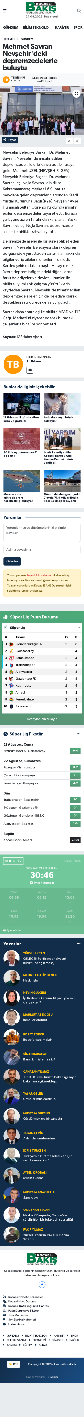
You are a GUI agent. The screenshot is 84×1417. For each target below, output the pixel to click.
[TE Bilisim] (13, 364)
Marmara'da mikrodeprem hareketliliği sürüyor (18, 498)
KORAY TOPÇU (33, 1034)
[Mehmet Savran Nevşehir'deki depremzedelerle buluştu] (42, 110)
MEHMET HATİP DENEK (40, 975)
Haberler (9, 39)
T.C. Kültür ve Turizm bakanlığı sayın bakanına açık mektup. (49, 1079)
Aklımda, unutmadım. (39, 1138)
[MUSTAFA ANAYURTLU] (11, 1195)
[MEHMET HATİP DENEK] (11, 978)
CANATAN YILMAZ (36, 1071)
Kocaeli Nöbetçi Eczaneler (25, 1297)
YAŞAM (12, 1344)
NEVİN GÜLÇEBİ (34, 992)
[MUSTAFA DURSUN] (11, 1116)
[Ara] (79, 11)
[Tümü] (79, 944)
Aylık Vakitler (14, 930)
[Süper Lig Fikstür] (79, 734)
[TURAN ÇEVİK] (11, 1136)
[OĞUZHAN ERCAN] (11, 1215)
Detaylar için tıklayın (42, 719)
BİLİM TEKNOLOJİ (36, 28)
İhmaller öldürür (35, 1020)
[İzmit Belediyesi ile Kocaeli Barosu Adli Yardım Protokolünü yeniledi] (62, 439)
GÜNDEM (10, 28)
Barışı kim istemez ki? (39, 1059)
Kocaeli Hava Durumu (22, 1301)
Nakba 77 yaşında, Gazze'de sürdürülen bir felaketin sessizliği (48, 1217)
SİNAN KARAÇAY (35, 1054)
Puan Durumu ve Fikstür (23, 1310)
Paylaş (12, 139)
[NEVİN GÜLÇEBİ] (11, 997)
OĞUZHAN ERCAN (36, 1209)
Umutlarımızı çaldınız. (39, 1099)
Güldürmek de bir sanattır (42, 1118)
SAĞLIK (74, 1340)
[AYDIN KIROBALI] (11, 1175)
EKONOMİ (39, 1340)
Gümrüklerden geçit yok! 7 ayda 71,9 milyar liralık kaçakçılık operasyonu (62, 498)
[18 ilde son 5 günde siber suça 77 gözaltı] (21, 404)
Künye (43, 1344)
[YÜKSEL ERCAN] (11, 958)
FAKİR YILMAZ (33, 1229)
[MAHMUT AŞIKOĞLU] (11, 1017)
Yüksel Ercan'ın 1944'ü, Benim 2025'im (46, 1237)
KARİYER (62, 28)
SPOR (78, 28)
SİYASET (57, 1340)
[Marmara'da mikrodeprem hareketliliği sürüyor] (21, 480)
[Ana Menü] (5, 11)
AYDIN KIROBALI (34, 1172)
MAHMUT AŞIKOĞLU (38, 1014)
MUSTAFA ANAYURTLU (39, 1192)
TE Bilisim (34, 361)
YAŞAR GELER (33, 1093)
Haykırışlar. (31, 980)
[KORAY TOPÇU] (11, 1037)
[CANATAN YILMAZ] (11, 1076)
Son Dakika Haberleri (22, 1319)
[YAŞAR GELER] (11, 1096)
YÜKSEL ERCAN (34, 953)
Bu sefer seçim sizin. (38, 1040)
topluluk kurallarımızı (40, 575)
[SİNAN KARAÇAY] (11, 1057)
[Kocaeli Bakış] (41, 7)
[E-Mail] (30, 370)
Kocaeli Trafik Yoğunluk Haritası (28, 1306)
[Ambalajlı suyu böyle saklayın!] (62, 404)
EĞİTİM (27, 1344)
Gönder (12, 561)
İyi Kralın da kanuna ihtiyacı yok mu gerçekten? (49, 1000)
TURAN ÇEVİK (33, 1133)
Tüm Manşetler (18, 1315)
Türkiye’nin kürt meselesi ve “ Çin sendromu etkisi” (47, 1158)
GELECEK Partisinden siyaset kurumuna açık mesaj (44, 961)
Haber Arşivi (16, 1324)
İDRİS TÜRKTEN (34, 1150)
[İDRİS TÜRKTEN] (11, 1155)
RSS (15, 1364)
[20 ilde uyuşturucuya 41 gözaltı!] (21, 439)
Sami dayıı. (31, 1197)
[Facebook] (42, 1284)
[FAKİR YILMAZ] (11, 1234)
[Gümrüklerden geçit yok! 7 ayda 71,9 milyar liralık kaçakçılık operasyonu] (62, 480)
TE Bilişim (52, 1377)
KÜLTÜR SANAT (17, 1340)
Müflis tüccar (33, 1178)
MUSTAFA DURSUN (36, 1113)
